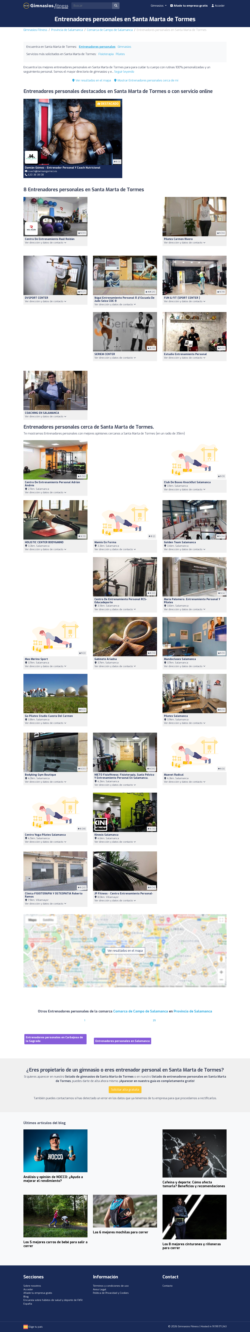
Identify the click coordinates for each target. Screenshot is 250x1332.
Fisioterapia (106, 54)
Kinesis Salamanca (106, 835)
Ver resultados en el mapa (93, 80)
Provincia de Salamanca (67, 30)
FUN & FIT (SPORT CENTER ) (182, 298)
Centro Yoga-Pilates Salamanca (45, 835)
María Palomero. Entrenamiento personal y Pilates (192, 601)
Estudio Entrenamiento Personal (185, 354)
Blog (26, 1296)
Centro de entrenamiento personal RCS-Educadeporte (120, 601)
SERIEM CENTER (104, 354)
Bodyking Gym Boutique (40, 775)
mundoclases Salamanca (180, 659)
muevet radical (174, 775)
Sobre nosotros (32, 1285)
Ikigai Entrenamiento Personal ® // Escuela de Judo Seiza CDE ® (124, 299)
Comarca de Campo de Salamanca (110, 30)
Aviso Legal (99, 1289)
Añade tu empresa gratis (190, 6)
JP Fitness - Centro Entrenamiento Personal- (123, 893)
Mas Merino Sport (36, 659)
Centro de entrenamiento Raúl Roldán (49, 239)
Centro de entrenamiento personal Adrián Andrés (52, 484)
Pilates (120, 54)
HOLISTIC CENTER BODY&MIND (44, 542)
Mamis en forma (105, 542)
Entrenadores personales (97, 47)
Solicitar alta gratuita (125, 1090)
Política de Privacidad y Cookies (111, 1292)
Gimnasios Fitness (35, 30)
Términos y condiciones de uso (111, 1285)
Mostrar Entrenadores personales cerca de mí (147, 80)
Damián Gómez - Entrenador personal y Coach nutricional (62, 167)
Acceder (219, 6)
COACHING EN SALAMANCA (42, 413)
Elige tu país (35, 1326)
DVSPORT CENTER (36, 298)
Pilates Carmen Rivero (178, 239)
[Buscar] (116, 5)
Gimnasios (124, 47)
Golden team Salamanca (180, 542)
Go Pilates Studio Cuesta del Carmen (49, 716)
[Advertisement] (177, 134)
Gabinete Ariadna (105, 659)
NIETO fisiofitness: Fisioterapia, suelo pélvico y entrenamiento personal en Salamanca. (124, 776)
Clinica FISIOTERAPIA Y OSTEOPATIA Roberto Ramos (54, 895)
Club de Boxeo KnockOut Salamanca (187, 482)
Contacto (168, 1285)
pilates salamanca (176, 716)
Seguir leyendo (124, 72)
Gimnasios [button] (157, 6)
